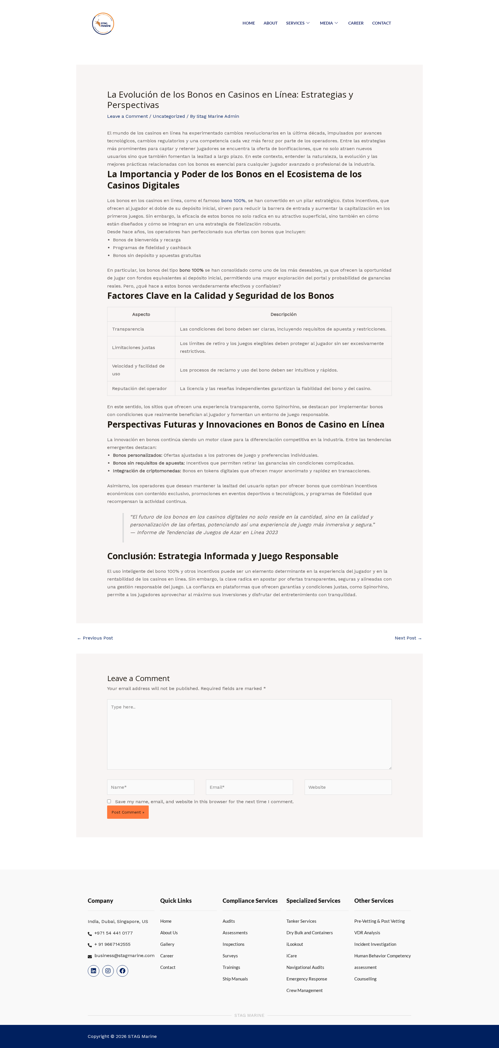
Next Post (408, 638)
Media (326, 22)
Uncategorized (169, 116)
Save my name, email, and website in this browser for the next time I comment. (204, 801)
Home (249, 22)
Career (356, 22)
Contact (381, 22)
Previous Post (95, 638)
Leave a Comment (127, 116)
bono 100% (233, 200)
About (271, 22)
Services (295, 22)
